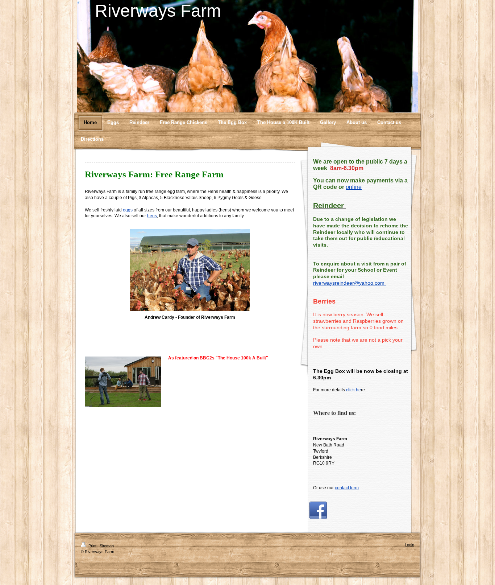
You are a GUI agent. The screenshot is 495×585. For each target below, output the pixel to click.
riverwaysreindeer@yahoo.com (349, 283)
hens (152, 215)
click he (353, 389)
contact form (347, 487)
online (354, 187)
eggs (128, 210)
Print (92, 546)
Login (409, 545)
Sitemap (107, 546)
